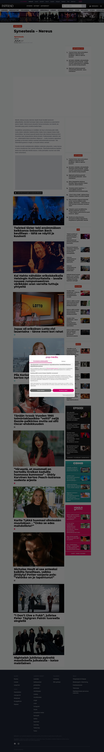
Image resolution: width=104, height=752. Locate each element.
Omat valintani (40, 390)
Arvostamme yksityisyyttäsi (40, 361)
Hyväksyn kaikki (63, 390)
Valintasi (63, 361)
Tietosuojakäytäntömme (68, 395)
